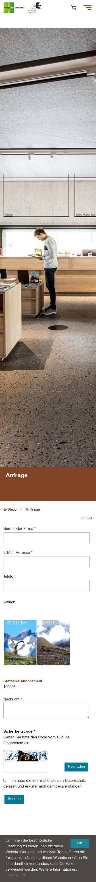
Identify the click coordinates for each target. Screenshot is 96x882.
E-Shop (10, 510)
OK (80, 843)
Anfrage (33, 510)
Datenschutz (75, 781)
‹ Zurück (87, 518)
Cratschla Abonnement (22, 681)
